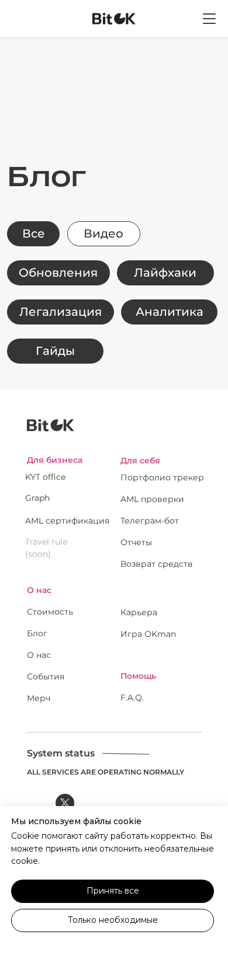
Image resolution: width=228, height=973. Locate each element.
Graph (37, 498)
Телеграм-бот (149, 520)
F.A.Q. (132, 697)
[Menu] (209, 32)
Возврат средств (156, 564)
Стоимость (50, 611)
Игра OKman (148, 634)
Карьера (138, 612)
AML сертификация (67, 520)
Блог (37, 633)
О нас (39, 655)
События (45, 676)
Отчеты (136, 542)
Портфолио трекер (162, 477)
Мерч (38, 698)
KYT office (45, 477)
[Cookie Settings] (112, 949)
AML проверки (152, 499)
